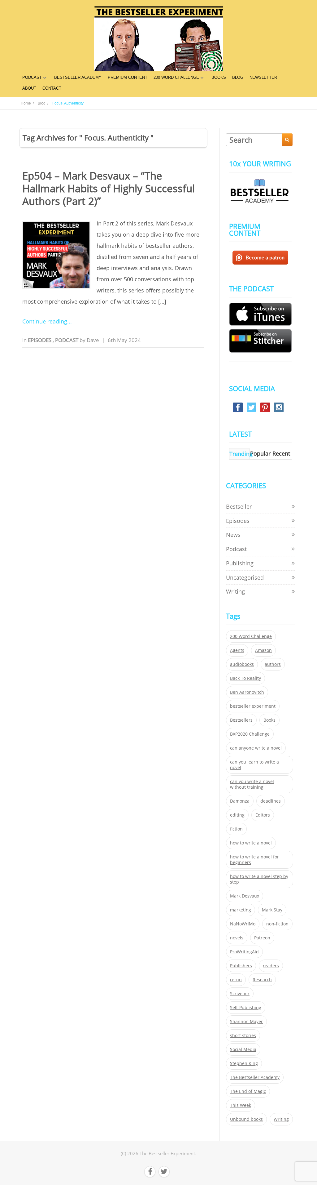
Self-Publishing (245, 1007)
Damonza (240, 801)
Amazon (263, 650)
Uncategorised (245, 577)
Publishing (240, 563)
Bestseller (239, 506)
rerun (236, 979)
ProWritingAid (244, 952)
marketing (240, 910)
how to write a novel (251, 843)
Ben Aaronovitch (247, 692)
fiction (236, 829)
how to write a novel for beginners (254, 859)
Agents (237, 650)
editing (237, 815)
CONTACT (51, 88)
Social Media (243, 1049)
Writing (235, 591)
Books (269, 720)
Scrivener (240, 993)
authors (273, 664)
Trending (241, 453)
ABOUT (29, 88)
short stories (243, 1035)
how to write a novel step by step (259, 879)
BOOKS (218, 77)
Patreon (262, 938)
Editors (262, 815)
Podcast (67, 340)
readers (271, 966)
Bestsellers (241, 720)
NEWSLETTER (263, 77)
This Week (240, 1105)
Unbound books (246, 1119)
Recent (281, 453)
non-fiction (277, 924)
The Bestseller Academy (255, 1077)
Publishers (241, 966)
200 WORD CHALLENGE (176, 77)
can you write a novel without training (252, 784)
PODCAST (32, 77)
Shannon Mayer (246, 1021)
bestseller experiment (253, 706)
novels (236, 938)
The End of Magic (248, 1091)
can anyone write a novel (256, 748)
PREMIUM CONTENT (127, 77)
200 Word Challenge (251, 636)
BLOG (237, 77)
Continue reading (44, 321)
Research (262, 979)
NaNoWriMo (242, 924)
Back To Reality (245, 678)
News (233, 534)
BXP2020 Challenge (250, 734)
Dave (93, 340)
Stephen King (244, 1063)
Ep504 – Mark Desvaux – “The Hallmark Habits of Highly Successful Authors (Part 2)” (108, 188)
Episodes (40, 340)
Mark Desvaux (244, 896)
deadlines (270, 801)
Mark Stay (272, 910)
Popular (260, 453)
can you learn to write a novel (254, 764)
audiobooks (242, 664)
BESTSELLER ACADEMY (78, 77)
